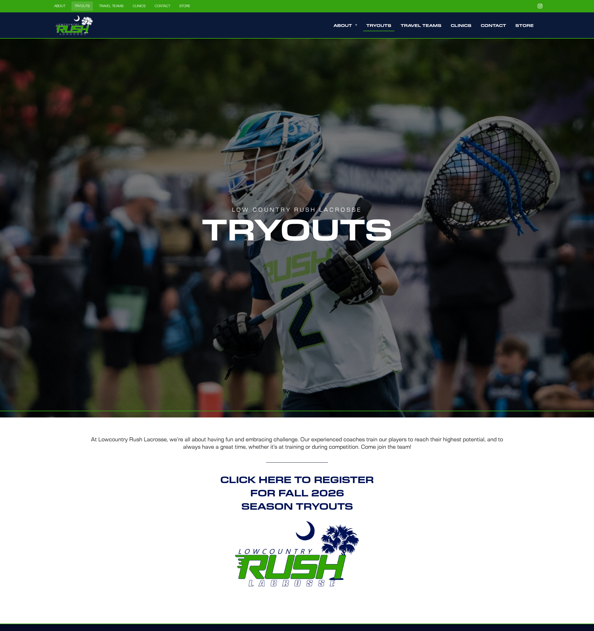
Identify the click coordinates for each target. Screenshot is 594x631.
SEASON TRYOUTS (297, 507)
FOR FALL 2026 (297, 493)
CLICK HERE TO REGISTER (297, 480)
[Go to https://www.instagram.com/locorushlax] (539, 6)
